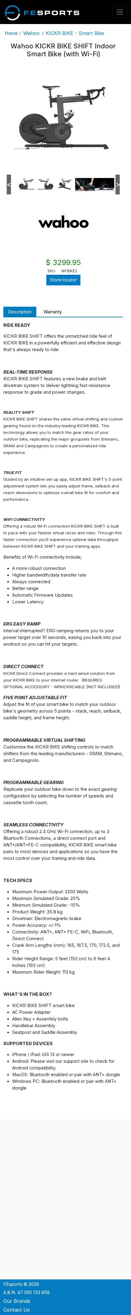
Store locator (63, 280)
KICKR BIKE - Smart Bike (75, 33)
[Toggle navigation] (120, 12)
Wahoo (31, 33)
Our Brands (16, 1301)
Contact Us (16, 1310)
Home (11, 33)
